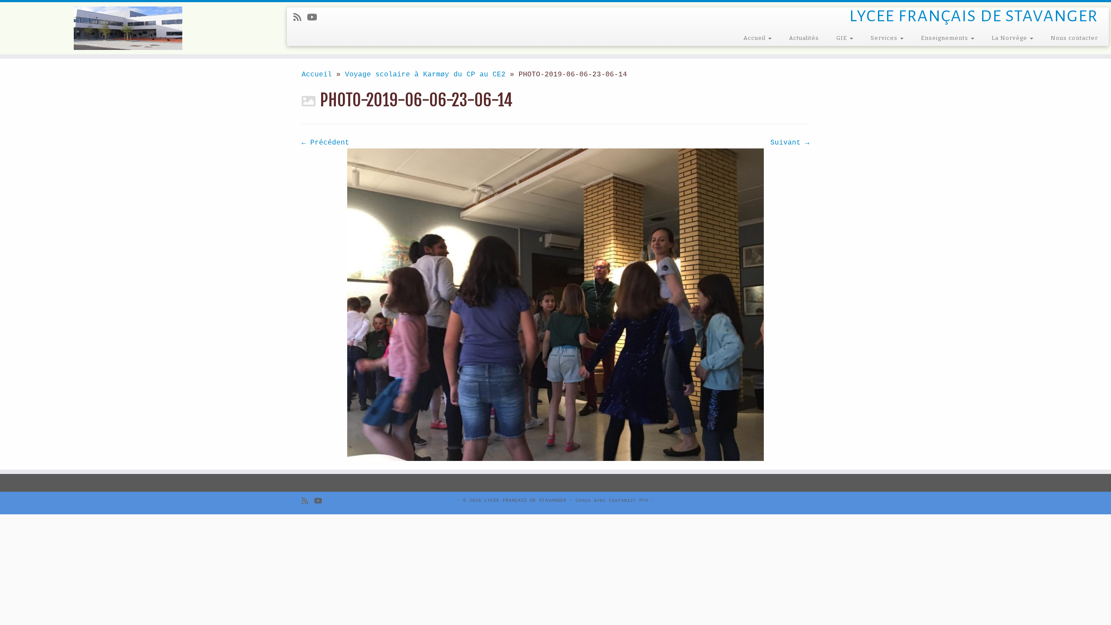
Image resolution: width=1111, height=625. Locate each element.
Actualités (804, 38)
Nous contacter (1074, 38)
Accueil (755, 38)
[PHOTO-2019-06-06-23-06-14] (555, 305)
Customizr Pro (628, 500)
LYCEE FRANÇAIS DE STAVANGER (525, 500)
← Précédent (325, 143)
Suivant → (789, 143)
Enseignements (945, 38)
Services (885, 38)
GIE (842, 38)
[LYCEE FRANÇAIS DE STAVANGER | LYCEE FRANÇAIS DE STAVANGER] (128, 28)
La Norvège (1010, 38)
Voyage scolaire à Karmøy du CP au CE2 (425, 75)
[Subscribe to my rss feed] (300, 18)
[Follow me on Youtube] (314, 18)
